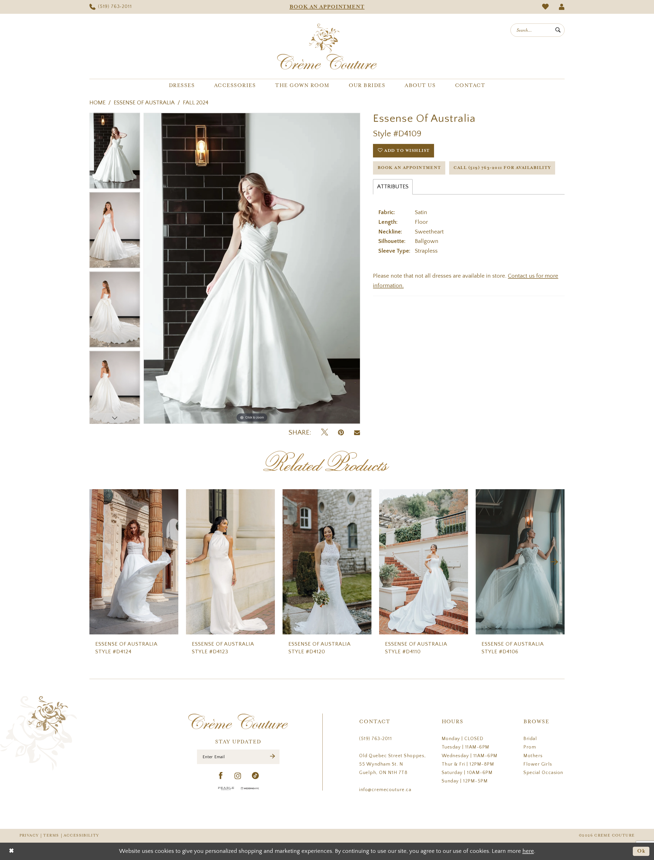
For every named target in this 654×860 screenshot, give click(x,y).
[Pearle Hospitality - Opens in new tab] (226, 788)
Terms (51, 835)
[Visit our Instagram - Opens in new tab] (238, 776)
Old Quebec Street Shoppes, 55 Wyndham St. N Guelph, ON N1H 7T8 (392, 764)
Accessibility (81, 835)
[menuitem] (110, 7)
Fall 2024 (195, 103)
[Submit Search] (558, 30)
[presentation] (133, 562)
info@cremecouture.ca (385, 789)
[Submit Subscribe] (273, 757)
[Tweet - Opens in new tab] (324, 432)
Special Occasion (543, 772)
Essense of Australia (144, 103)
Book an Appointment (409, 167)
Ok (641, 851)
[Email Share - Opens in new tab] (357, 432)
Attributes (392, 186)
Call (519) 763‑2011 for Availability (502, 167)
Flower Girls (537, 764)
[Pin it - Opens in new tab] (341, 433)
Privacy (29, 835)
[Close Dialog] (11, 851)
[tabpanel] (114, 152)
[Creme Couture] (327, 46)
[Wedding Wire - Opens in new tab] (250, 788)
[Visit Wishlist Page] (545, 7)
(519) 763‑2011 (375, 738)
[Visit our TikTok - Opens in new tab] (256, 776)
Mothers (533, 755)
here (528, 851)
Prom (529, 747)
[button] (561, 7)
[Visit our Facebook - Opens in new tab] (221, 776)
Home (97, 103)
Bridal (530, 738)
